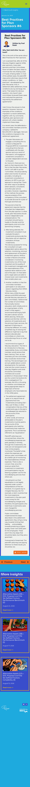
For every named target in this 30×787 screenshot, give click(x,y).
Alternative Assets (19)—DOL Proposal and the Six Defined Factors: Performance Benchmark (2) (14, 598)
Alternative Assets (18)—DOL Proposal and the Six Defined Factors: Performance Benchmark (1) (14, 638)
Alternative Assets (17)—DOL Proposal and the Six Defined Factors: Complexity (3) (13, 676)
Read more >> (8, 610)
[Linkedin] (23, 704)
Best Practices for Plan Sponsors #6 (12, 22)
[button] (26, 3)
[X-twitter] (26, 704)
